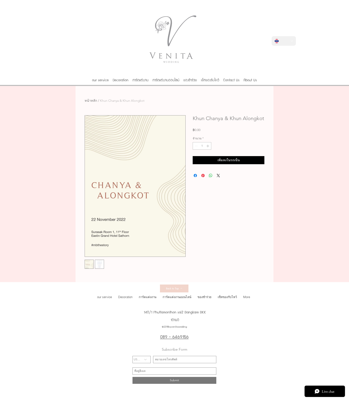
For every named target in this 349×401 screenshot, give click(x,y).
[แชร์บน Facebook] (195, 175)
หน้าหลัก (91, 101)
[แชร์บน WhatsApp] (210, 175)
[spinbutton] (202, 145)
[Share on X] (218, 175)
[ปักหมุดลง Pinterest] (203, 175)
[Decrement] (195, 145)
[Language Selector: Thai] (284, 41)
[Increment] (208, 145)
